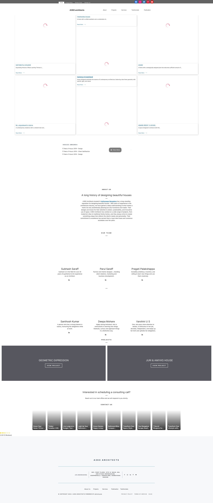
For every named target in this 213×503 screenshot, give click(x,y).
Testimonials (135, 10)
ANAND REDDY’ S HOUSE (147, 125)
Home (61, 2)
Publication (147, 10)
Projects (113, 10)
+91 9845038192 (81, 474)
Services (124, 10)
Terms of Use (78, 2)
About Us (106, 189)
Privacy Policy (68, 2)
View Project (53, 365)
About (104, 10)
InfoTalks (98, 494)
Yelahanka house (83, 17)
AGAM (140, 65)
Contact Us (87, 2)
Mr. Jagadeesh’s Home (24, 125)
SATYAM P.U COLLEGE (23, 65)
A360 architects (77, 10)
